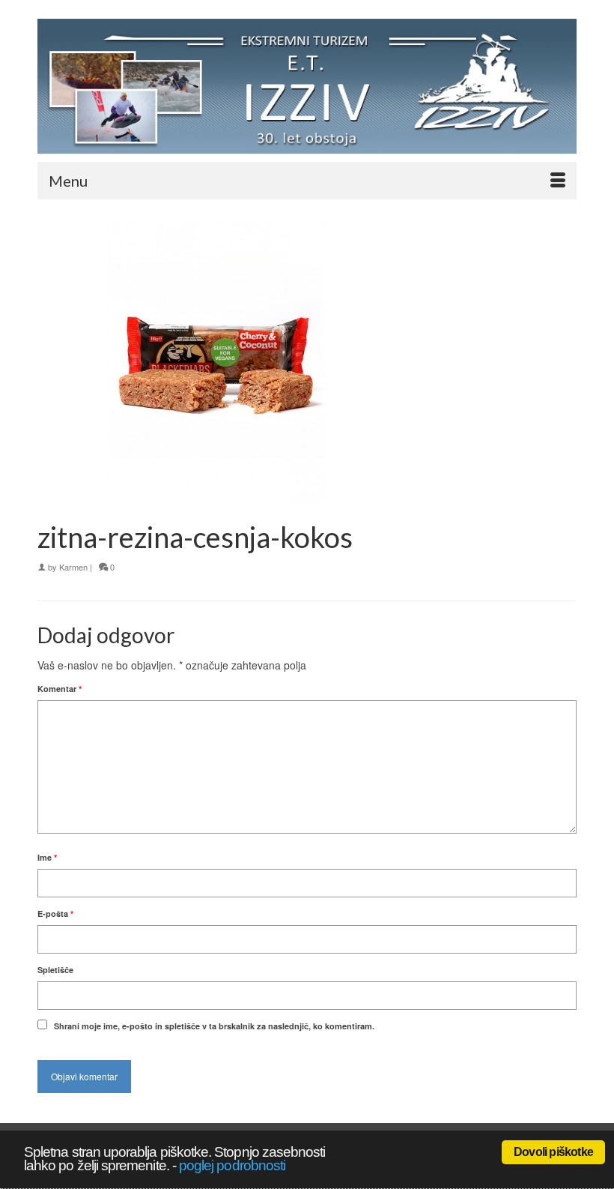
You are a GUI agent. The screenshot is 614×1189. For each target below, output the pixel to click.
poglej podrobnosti (232, 1165)
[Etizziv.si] (307, 86)
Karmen (73, 567)
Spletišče (55, 969)
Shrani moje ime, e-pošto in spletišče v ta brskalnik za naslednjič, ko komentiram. (214, 1026)
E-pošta (55, 913)
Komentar (59, 688)
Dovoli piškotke (553, 1152)
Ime (47, 857)
